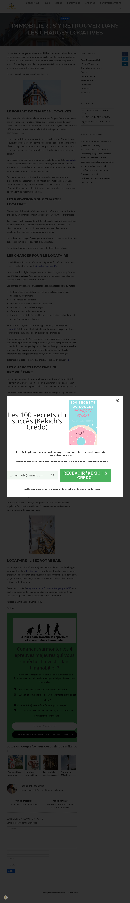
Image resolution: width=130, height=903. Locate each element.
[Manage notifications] (6, 897)
